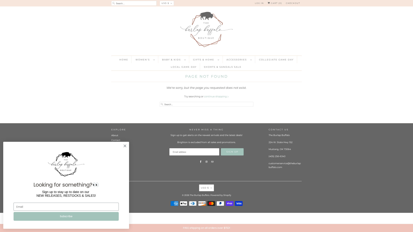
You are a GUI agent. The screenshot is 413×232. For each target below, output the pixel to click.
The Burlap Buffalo (199, 195)
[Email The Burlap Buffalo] (212, 162)
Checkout (293, 3)
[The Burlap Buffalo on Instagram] (206, 162)
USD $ (165, 3)
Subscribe (66, 216)
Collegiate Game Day (276, 59)
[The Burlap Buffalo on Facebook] (201, 162)
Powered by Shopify (220, 195)
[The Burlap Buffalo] (206, 30)
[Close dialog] (409, 227)
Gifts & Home (204, 59)
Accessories (238, 59)
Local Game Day (184, 67)
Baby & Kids (172, 59)
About (114, 135)
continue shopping (215, 96)
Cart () (276, 3)
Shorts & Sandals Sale (223, 67)
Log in (259, 3)
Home (123, 59)
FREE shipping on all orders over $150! (206, 228)
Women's (144, 59)
